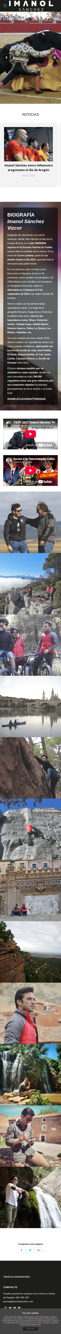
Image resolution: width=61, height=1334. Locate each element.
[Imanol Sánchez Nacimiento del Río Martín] (30, 1197)
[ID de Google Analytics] (39, 1250)
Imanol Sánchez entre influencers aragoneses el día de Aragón (28, 167)
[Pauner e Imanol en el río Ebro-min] (30, 706)
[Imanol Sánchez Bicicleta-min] (30, 645)
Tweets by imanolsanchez (16, 1276)
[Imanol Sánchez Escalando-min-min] (30, 768)
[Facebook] (21, 1250)
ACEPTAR (30, 1329)
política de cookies (34, 1323)
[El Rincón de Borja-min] (30, 583)
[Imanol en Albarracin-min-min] (30, 1013)
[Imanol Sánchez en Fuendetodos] (30, 1136)
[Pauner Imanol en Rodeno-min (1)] (30, 952)
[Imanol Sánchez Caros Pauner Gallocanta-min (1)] (30, 522)
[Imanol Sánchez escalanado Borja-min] (30, 829)
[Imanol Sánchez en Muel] (30, 1074)
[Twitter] (30, 1250)
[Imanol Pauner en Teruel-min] (30, 890)
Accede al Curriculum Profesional (26, 398)
